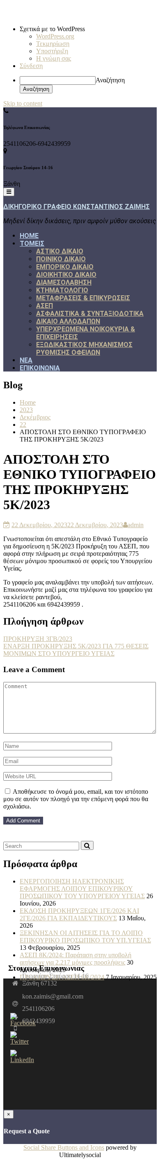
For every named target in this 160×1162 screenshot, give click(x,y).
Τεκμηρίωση (52, 43)
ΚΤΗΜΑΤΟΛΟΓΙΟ (62, 290)
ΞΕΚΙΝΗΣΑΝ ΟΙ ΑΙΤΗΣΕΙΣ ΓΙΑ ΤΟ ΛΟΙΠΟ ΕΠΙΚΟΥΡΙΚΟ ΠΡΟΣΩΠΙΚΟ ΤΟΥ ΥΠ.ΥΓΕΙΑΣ (85, 936)
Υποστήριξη (52, 51)
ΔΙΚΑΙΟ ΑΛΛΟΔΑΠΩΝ (68, 321)
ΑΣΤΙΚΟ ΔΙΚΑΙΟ (59, 251)
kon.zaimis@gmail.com (52, 996)
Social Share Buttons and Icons (63, 1147)
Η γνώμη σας (53, 58)
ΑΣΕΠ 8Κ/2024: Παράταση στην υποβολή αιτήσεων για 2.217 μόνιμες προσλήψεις (75, 958)
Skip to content (22, 103)
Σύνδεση (31, 65)
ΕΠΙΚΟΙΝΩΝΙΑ (40, 368)
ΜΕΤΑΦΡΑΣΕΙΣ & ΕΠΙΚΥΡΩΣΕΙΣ (83, 298)
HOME (29, 236)
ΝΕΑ (26, 360)
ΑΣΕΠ (44, 306)
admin (136, 524)
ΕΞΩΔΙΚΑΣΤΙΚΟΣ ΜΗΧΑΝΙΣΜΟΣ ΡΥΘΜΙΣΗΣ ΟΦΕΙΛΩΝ (84, 348)
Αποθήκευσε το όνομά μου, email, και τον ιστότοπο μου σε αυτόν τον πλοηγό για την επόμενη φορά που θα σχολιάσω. (75, 799)
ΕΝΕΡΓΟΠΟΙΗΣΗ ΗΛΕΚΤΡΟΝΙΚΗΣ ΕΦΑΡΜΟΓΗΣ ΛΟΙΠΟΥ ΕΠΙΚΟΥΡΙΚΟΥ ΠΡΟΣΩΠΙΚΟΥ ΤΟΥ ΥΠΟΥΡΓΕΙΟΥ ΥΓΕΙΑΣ (82, 888)
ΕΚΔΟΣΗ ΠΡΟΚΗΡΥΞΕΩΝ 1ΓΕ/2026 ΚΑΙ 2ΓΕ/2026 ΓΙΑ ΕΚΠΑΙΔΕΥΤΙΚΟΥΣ (79, 914)
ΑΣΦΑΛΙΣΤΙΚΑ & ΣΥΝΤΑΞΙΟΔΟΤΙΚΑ (90, 313)
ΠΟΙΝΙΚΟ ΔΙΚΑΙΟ (61, 259)
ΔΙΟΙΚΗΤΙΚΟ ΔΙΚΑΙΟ (66, 275)
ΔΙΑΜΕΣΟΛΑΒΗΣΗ (63, 282)
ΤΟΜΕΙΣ (32, 243)
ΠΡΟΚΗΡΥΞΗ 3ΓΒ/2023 (37, 638)
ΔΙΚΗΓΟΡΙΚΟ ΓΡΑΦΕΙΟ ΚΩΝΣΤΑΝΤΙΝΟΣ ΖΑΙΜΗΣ (76, 207)
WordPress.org (55, 36)
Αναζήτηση (110, 80)
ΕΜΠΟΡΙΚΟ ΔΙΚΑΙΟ (65, 267)
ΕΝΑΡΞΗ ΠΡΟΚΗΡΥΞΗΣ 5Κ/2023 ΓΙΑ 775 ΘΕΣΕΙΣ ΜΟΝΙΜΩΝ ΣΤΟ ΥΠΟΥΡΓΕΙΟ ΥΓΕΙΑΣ (76, 650)
